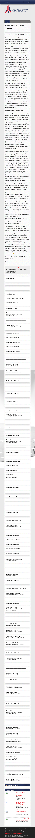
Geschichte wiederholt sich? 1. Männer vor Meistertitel (22, 819)
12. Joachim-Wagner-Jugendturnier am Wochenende (21, 794)
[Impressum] (8, 833)
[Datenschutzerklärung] (19, 833)
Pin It (16, 28)
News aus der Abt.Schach (13, 785)
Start (6, 829)
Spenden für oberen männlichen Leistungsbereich (20, 803)
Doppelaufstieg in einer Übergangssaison (21, 812)
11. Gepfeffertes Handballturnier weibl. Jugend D (11, 271)
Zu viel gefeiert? (23, 269)
